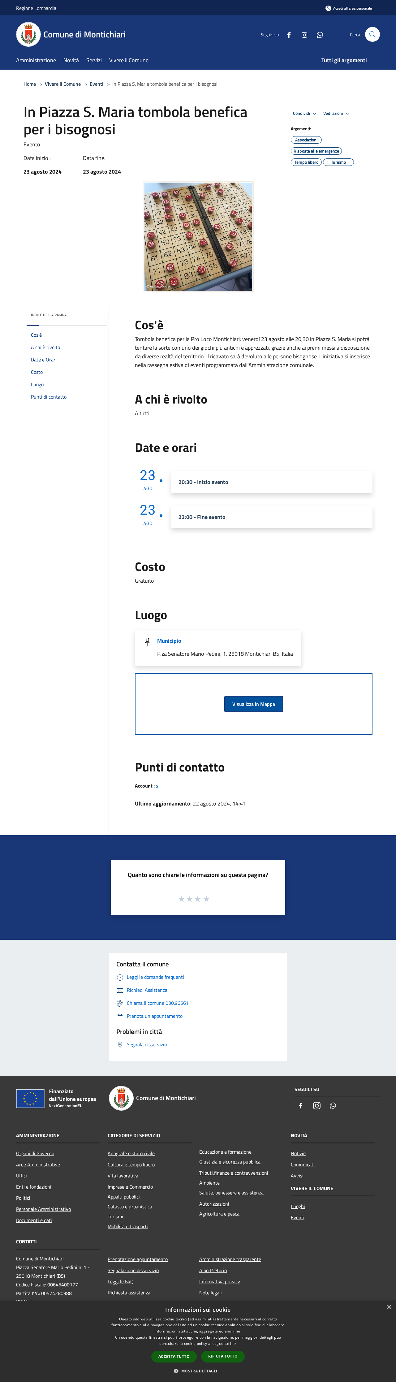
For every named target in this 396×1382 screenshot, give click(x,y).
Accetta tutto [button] (174, 1356)
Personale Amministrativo (43, 1209)
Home (30, 84)
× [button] (389, 1307)
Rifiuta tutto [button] (223, 1356)
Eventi (96, 84)
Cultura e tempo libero (131, 1164)
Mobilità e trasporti (128, 1226)
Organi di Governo (35, 1153)
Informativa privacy (219, 1281)
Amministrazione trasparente (230, 1259)
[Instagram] (302, 34)
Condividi (302, 113)
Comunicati (303, 1164)
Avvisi (297, 1175)
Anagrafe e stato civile (131, 1153)
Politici (23, 1198)
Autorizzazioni (214, 1203)
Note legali (210, 1292)
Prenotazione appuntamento (138, 1259)
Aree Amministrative (38, 1164)
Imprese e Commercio (130, 1186)
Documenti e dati (34, 1220)
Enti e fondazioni (33, 1186)
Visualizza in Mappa (253, 704)
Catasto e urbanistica (130, 1206)
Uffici (21, 1175)
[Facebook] (286, 34)
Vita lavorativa (123, 1175)
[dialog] (198, 1341)
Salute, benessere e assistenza (231, 1192)
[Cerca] (372, 34)
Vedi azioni (333, 113)
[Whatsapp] (317, 34)
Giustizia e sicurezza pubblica (229, 1161)
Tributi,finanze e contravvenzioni (233, 1173)
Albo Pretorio (213, 1270)
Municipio (169, 641)
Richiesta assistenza (129, 1292)
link (233, 1343)
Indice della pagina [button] (49, 315)
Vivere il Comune (63, 84)
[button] (198, 1371)
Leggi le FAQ (121, 1281)
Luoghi (298, 1206)
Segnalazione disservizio (133, 1270)
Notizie (298, 1153)
